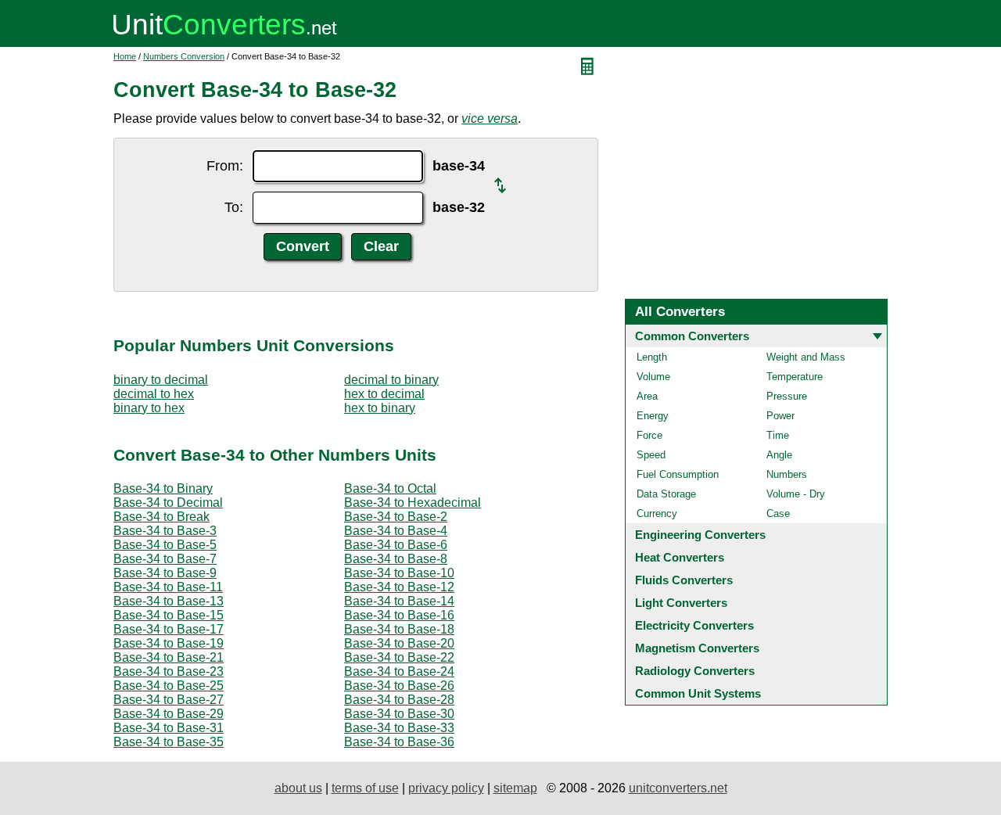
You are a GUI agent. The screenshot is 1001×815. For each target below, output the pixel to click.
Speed (651, 455)
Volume (653, 376)
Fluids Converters (684, 580)
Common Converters (692, 336)
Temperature (794, 376)
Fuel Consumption (678, 474)
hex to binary (379, 408)
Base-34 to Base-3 (165, 530)
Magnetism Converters (697, 648)
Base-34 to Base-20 (399, 643)
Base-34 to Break (161, 516)
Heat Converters (679, 557)
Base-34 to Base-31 (168, 727)
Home (124, 56)
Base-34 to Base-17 (168, 629)
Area (647, 396)
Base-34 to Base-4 (395, 530)
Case (778, 513)
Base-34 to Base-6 (395, 544)
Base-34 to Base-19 (168, 643)
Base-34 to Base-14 (399, 601)
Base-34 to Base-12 (399, 587)
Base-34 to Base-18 (399, 629)
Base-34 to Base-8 (395, 558)
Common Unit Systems (698, 693)
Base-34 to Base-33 (399, 727)
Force (649, 435)
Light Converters (681, 602)
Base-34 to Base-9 (165, 573)
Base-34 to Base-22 (399, 657)
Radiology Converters (695, 670)
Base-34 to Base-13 (168, 601)
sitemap (515, 788)
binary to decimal (160, 379)
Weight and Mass (805, 357)
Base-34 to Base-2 (395, 516)
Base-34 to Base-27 (168, 699)
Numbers (786, 474)
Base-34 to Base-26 (399, 685)
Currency (657, 513)
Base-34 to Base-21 (168, 657)
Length (652, 357)
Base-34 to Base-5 (165, 544)
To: (233, 207)
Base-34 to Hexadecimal (412, 502)
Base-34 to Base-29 (168, 713)
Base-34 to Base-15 (168, 615)
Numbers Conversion (183, 56)
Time (777, 435)
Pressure (786, 396)
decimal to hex (153, 393)
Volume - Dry (795, 494)
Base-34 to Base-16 (399, 615)
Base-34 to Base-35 (168, 742)
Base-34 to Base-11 (168, 587)
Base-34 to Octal (390, 488)
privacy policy (446, 788)
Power (780, 416)
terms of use (365, 788)
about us (298, 788)
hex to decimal (384, 393)
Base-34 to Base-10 (399, 573)
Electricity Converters (694, 625)
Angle (779, 455)
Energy (653, 416)
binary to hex (149, 408)
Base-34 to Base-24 (399, 671)
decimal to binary (391, 379)
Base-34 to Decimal (168, 502)
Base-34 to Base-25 (168, 685)
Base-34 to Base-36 (399, 742)
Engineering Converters (700, 534)
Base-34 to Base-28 (399, 699)
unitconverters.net (678, 788)
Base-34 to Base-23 (168, 671)
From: (224, 166)
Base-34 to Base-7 (165, 558)
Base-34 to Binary (163, 488)
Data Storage (666, 494)
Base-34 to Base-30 (399, 713)
